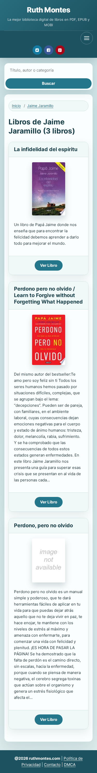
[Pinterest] (60, 50)
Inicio (16, 105)
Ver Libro (48, 265)
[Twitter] (37, 50)
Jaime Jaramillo (40, 105)
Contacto (52, 764)
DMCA (70, 764)
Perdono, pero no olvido (43, 525)
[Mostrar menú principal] (86, 38)
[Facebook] (48, 50)
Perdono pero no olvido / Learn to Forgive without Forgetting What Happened (48, 295)
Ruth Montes (48, 9)
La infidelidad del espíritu (45, 149)
